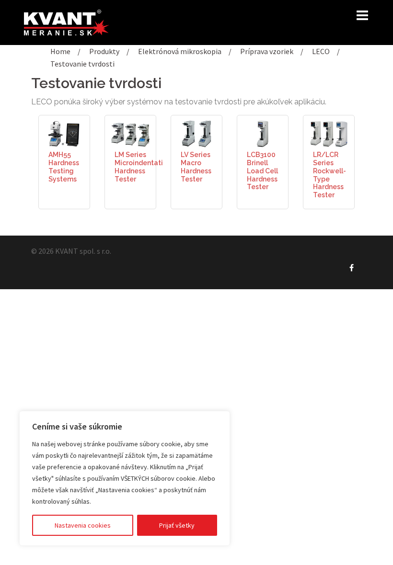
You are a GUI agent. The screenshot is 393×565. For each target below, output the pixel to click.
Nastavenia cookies (83, 525)
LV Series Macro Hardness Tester (196, 166)
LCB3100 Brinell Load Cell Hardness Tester (262, 171)
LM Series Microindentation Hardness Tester (143, 166)
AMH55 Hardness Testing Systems (63, 166)
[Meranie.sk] (66, 21)
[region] (124, 478)
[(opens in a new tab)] (64, 132)
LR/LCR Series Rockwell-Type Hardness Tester (329, 175)
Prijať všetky (177, 525)
